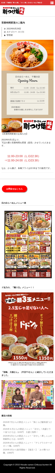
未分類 (21, 32)
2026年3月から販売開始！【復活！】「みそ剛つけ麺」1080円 (26, 451)
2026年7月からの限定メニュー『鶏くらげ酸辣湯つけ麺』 (27, 423)
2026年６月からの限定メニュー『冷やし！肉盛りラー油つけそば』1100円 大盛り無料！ (27, 430)
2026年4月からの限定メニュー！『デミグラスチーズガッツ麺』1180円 (27, 444)
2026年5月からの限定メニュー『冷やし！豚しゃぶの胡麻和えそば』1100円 (27, 437)
